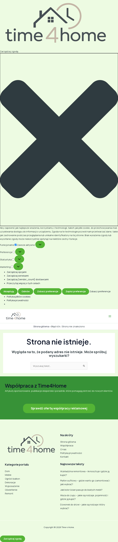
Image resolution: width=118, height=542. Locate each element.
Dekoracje (10, 482)
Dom (7, 471)
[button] (59, 139)
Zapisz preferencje (76, 291)
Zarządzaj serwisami (18, 275)
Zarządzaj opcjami (16, 271)
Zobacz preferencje (47, 291)
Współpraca (66, 445)
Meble (8, 474)
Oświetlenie (11, 489)
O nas (63, 449)
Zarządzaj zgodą (13, 538)
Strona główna (41, 326)
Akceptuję (9, 291)
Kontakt (64, 456)
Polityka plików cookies (18, 296)
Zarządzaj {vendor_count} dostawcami (28, 279)
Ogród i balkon (12, 478)
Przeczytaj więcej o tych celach (23, 283)
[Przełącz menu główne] (110, 316)
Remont (9, 493)
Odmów (26, 291)
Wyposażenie (12, 486)
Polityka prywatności (17, 300)
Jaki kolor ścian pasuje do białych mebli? (81, 489)
